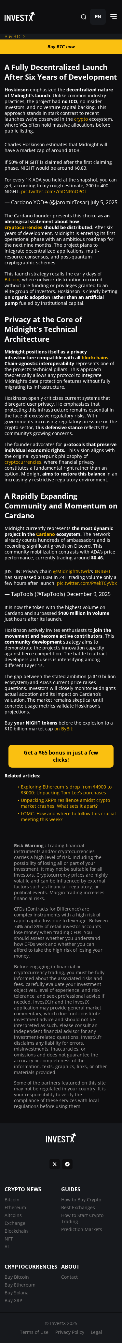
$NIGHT (102, 571)
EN (98, 16)
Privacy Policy (69, 1332)
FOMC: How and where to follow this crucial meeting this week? (68, 816)
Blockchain (16, 1231)
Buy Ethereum (20, 1285)
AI (7, 1246)
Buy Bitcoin (17, 1277)
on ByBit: (64, 729)
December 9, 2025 (88, 594)
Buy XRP (13, 1300)
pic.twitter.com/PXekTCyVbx (87, 583)
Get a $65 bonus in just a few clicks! (61, 756)
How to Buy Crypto (81, 1199)
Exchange (15, 1223)
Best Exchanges (78, 1207)
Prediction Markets (81, 1229)
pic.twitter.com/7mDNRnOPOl (53, 191)
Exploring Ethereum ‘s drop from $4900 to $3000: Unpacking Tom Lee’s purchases (66, 790)
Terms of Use (34, 1332)
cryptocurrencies (23, 227)
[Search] (83, 17)
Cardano (45, 534)
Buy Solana (17, 1292)
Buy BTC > (15, 36)
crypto (81, 119)
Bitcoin (12, 279)
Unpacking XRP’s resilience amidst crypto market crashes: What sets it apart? (65, 803)
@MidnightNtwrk (71, 571)
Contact (69, 1277)
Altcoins (13, 1215)
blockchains (95, 357)
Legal (96, 1332)
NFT (9, 1239)
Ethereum (15, 1207)
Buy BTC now (61, 46)
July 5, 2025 (103, 202)
